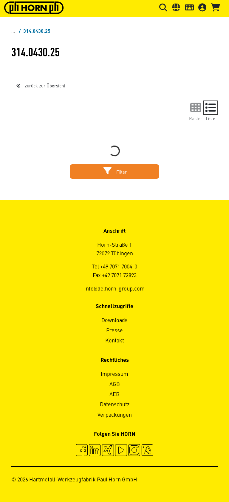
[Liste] (210, 108)
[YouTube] (121, 451)
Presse (114, 330)
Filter (121, 172)
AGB (114, 384)
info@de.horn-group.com (114, 289)
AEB (114, 394)
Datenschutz (114, 404)
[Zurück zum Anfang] (201, 481)
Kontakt (114, 341)
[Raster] (195, 108)
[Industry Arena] (147, 451)
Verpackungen (115, 415)
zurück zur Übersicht (44, 86)
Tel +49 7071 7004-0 (114, 267)
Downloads (114, 320)
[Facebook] (82, 451)
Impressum (114, 374)
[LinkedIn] (95, 451)
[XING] (108, 451)
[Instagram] (134, 451)
